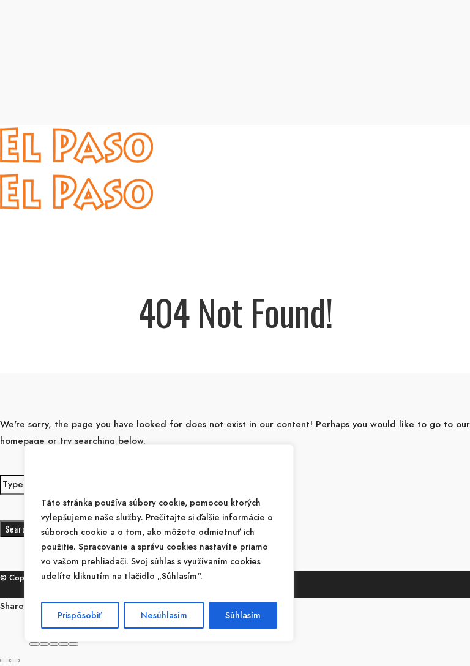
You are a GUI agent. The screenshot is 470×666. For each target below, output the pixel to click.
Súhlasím (243, 615)
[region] (159, 543)
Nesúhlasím (164, 615)
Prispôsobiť (80, 615)
